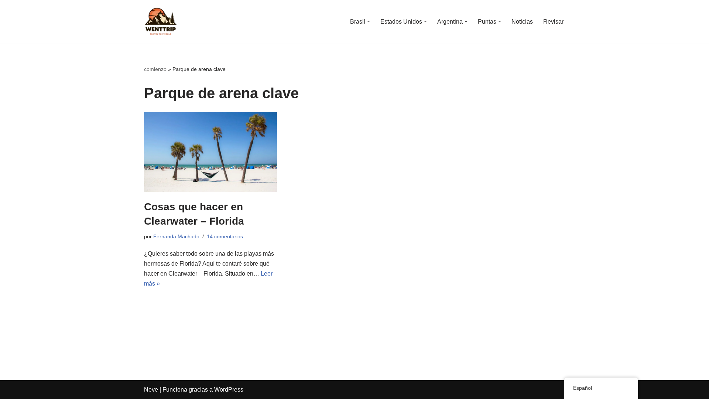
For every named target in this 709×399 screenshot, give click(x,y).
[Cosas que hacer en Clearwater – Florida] (210, 152)
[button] (368, 21)
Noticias (522, 21)
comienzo (155, 69)
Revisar (553, 21)
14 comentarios (225, 236)
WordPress (228, 389)
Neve (151, 389)
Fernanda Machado (176, 236)
